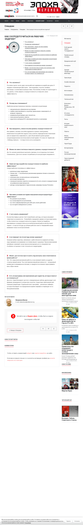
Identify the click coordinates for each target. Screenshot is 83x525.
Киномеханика (68, 95)
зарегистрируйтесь (41, 353)
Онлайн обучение (69, 82)
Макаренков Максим (21, 300)
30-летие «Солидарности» (69, 114)
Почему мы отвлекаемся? (32, 44)
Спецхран (22, 29)
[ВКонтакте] (63, 26)
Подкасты (67, 86)
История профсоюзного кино (68, 125)
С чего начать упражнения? (32, 63)
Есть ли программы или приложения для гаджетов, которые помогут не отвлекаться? (39, 72)
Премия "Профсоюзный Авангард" (69, 71)
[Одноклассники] (67, 26)
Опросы (66, 131)
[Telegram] (72, 26)
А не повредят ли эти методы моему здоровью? (38, 65)
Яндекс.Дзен (32, 316)
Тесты (66, 119)
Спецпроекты (14, 29)
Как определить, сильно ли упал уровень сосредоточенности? (36, 47)
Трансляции (67, 77)
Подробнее (28, 523)
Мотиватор (67, 38)
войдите (29, 353)
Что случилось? (29, 42)
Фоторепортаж (68, 148)
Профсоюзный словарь (68, 56)
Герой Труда (68, 143)
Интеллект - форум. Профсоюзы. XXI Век (69, 106)
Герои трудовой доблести (69, 159)
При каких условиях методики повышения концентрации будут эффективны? (41, 59)
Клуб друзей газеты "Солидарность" (69, 49)
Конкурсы (67, 65)
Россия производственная (70, 153)
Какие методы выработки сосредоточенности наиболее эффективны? (41, 55)
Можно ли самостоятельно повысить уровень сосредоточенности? (38, 51)
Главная (7, 29)
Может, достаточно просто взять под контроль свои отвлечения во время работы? (40, 68)
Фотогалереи (68, 90)
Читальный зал (68, 99)
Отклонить (77, 521)
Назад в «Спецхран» (16, 330)
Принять (68, 521)
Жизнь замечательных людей (69, 137)
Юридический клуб (70, 61)
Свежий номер (40, 21)
